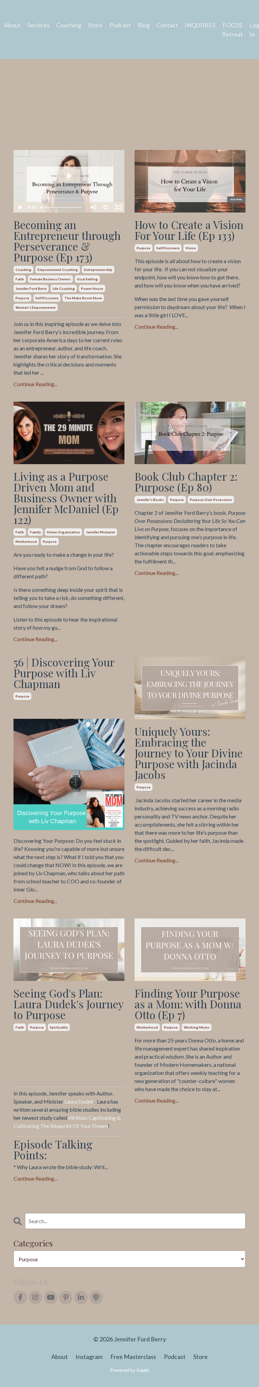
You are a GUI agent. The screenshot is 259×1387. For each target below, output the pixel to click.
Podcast (120, 25)
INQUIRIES (200, 25)
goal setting (87, 279)
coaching (23, 270)
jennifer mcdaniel (100, 532)
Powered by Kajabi (129, 1370)
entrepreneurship (98, 270)
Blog (144, 25)
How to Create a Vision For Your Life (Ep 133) (189, 230)
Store (95, 25)
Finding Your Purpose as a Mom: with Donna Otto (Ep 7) (188, 1004)
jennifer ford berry (31, 288)
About (12, 25)
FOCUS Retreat (232, 29)
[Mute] (92, 207)
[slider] (62, 207)
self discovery (46, 298)
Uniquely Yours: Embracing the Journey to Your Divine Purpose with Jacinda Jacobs (189, 753)
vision (190, 248)
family (35, 532)
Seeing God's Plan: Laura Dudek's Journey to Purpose (68, 1004)
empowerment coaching (57, 270)
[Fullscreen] (118, 207)
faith (20, 279)
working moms (196, 1027)
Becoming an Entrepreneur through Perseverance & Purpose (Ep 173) (67, 240)
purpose (22, 298)
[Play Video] (19, 207)
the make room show (83, 298)
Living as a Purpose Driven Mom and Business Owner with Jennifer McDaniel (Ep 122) (66, 498)
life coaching (64, 288)
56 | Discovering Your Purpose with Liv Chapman (63, 673)
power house (92, 288)
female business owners (50, 279)
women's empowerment (36, 307)
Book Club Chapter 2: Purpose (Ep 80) (186, 482)
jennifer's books (150, 500)
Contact (167, 25)
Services (38, 25)
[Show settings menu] (105, 207)
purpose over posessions (211, 500)
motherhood (26, 541)
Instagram (89, 1356)
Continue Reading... (35, 384)
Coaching (68, 25)
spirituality (59, 1027)
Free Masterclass (133, 1356)
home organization (63, 532)
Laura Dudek (79, 1101)
